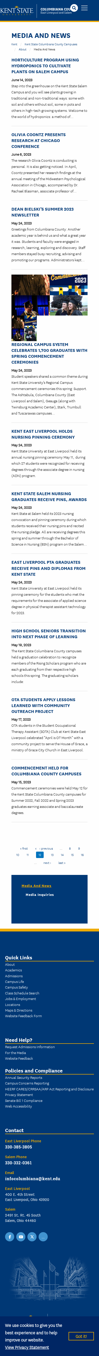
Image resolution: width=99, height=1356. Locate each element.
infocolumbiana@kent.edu (32, 1178)
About (22, 49)
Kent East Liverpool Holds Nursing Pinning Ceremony (43, 434)
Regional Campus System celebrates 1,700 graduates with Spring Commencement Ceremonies (49, 353)
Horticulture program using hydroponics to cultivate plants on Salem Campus (45, 65)
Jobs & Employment (20, 998)
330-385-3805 (18, 1146)
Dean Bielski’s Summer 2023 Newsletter (42, 211)
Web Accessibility (18, 1106)
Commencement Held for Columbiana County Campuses (46, 770)
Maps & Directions (18, 1010)
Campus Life (14, 981)
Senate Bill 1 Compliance (23, 1100)
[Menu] (84, 8)
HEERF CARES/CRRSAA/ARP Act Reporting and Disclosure (49, 1089)
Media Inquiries (40, 894)
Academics (13, 970)
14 (63, 854)
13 (53, 854)
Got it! (81, 1336)
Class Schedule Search (22, 993)
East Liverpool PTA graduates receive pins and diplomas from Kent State (48, 568)
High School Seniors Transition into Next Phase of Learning (48, 633)
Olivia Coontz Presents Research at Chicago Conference (38, 140)
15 (73, 854)
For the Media (15, 1052)
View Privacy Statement (27, 1347)
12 (41, 854)
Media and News (37, 885)
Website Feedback (19, 1058)
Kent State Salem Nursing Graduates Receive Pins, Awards (49, 496)
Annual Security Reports (23, 1077)
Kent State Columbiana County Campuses (51, 43)
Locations (12, 1004)
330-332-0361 (18, 1162)
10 (19, 854)
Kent (14, 43)
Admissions (14, 976)
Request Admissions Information (30, 1046)
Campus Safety (16, 987)
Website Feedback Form (23, 1015)
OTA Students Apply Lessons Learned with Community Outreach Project (43, 705)
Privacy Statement (19, 1094)
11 (29, 854)
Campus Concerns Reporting (27, 1083)
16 (83, 854)
